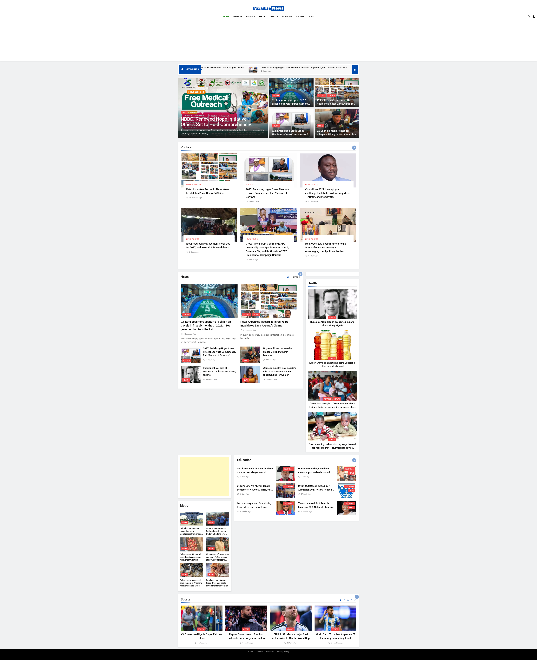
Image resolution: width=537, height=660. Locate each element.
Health (274, 16)
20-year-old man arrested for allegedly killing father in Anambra (318, 67)
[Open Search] (529, 16)
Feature (276, 95)
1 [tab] (340, 600)
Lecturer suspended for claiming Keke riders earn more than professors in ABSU (254, 507)
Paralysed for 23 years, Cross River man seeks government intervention (217, 583)
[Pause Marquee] (355, 69)
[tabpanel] (201, 625)
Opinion (321, 95)
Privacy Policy (283, 651)
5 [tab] (355, 600)
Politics (250, 16)
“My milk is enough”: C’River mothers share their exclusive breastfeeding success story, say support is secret (332, 407)
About (250, 651)
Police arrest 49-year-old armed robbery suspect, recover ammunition (191, 557)
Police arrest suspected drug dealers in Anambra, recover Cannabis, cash (191, 583)
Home (226, 16)
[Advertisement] (268, 41)
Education (288, 469)
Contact (259, 651)
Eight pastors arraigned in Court (214, 124)
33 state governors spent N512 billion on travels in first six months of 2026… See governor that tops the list (206, 325)
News (236, 16)
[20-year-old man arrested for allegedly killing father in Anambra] (278, 69)
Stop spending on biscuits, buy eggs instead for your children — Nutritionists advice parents (332, 448)
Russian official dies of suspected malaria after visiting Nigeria (219, 371)
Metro (262, 16)
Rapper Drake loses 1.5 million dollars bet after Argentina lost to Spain (246, 638)
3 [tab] (348, 600)
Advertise (270, 651)
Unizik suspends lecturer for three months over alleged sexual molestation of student (255, 472)
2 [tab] (344, 600)
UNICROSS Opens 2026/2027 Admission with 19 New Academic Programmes (316, 490)
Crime (320, 126)
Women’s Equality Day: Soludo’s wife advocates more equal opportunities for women (279, 371)
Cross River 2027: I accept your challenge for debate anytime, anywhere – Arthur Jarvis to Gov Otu (327, 193)
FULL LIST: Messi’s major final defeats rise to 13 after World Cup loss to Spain (291, 638)
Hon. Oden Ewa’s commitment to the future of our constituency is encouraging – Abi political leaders (325, 247)
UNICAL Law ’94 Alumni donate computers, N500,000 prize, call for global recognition (254, 490)
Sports (300, 16)
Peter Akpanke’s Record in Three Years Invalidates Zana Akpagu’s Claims (335, 104)
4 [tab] (351, 600)
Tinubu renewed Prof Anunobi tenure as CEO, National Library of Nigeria (316, 507)
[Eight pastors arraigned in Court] (223, 108)
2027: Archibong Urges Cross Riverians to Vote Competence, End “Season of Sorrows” (225, 67)
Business (287, 16)
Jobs (311, 16)
